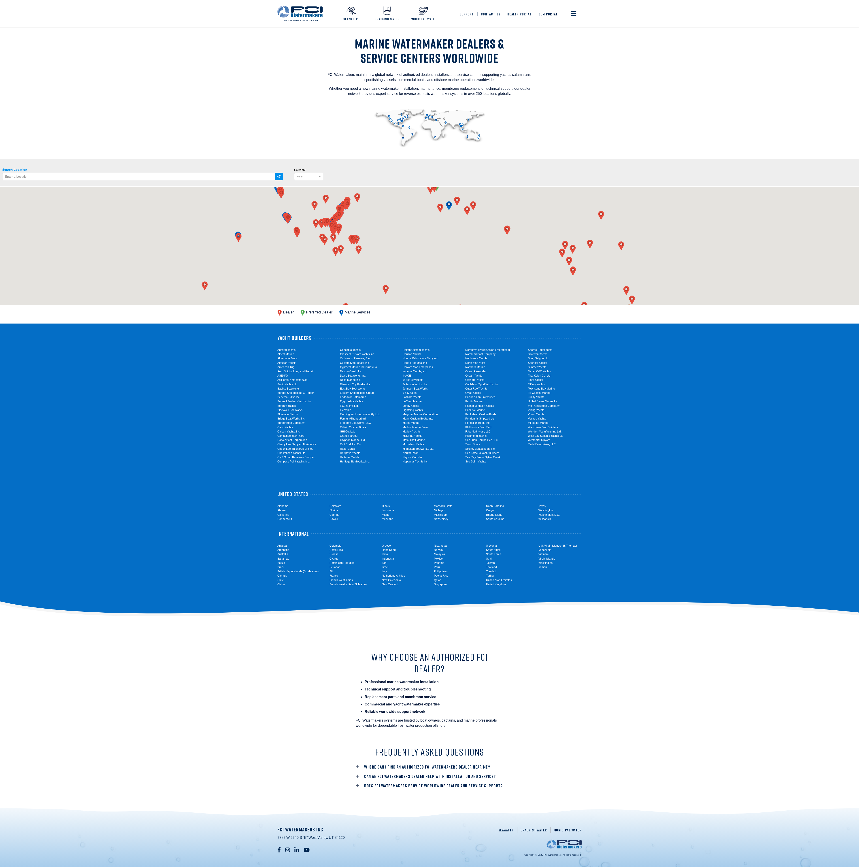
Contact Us (490, 14)
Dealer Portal (519, 14)
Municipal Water (568, 830)
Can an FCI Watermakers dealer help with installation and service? (430, 776)
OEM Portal (548, 14)
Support (467, 14)
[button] (449, 205)
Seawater (506, 830)
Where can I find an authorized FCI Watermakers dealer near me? (427, 766)
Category (299, 170)
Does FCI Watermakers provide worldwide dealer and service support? (433, 785)
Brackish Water (534, 830)
